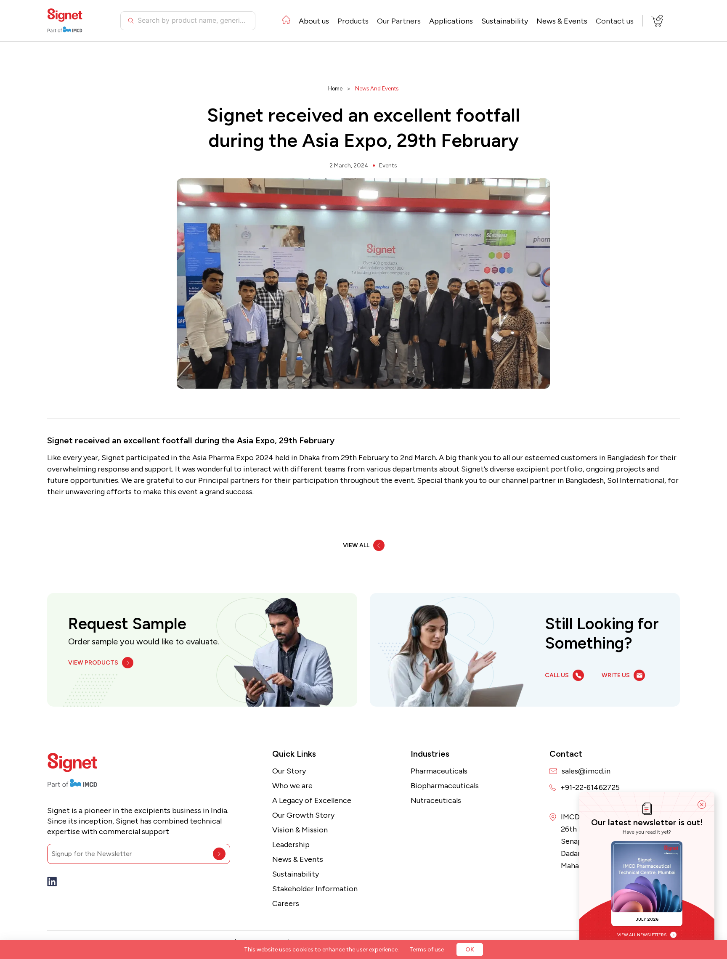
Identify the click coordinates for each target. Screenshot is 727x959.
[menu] (458, 20)
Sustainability (504, 21)
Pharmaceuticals (439, 771)
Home (335, 88)
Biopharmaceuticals (445, 785)
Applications (451, 21)
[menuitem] (286, 21)
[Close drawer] (702, 804)
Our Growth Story (303, 815)
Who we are (292, 785)
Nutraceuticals (436, 800)
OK (469, 949)
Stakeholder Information (315, 888)
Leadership (291, 844)
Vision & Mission (300, 829)
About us (314, 21)
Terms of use (426, 949)
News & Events (297, 859)
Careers (285, 903)
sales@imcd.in (586, 771)
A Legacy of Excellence (311, 800)
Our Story (289, 771)
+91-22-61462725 (590, 787)
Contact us (615, 21)
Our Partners (399, 21)
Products (353, 21)
